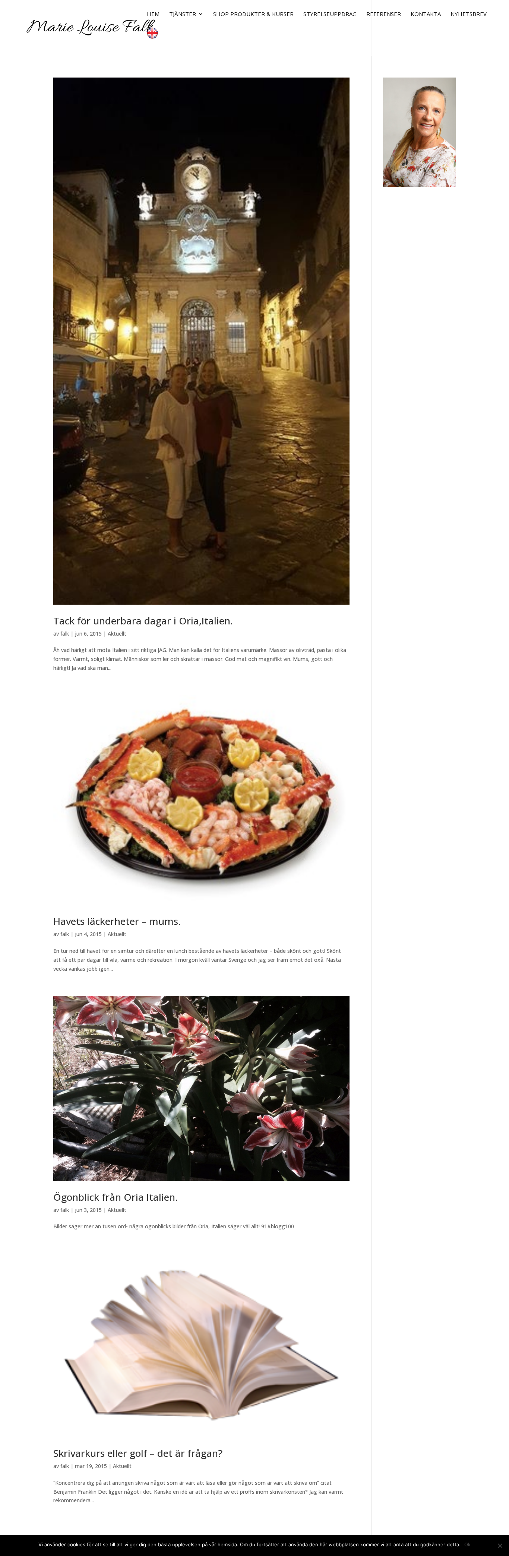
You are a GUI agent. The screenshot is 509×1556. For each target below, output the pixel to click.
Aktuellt (117, 633)
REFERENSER (383, 14)
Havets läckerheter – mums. (117, 921)
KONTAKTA (426, 14)
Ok (467, 1544)
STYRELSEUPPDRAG (330, 14)
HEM (153, 14)
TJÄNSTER (182, 14)
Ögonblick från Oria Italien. (115, 1197)
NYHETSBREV (468, 14)
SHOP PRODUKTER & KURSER (253, 14)
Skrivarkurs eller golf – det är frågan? (137, 1453)
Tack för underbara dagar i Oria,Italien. (143, 620)
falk (64, 633)
